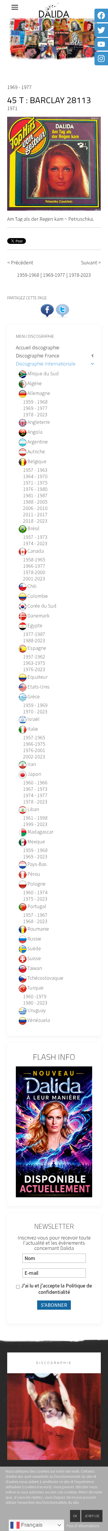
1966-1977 (34, 566)
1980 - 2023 (35, 1003)
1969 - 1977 (19, 87)
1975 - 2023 (35, 899)
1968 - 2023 (35, 921)
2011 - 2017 (35, 514)
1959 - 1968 (35, 402)
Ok (75, 1516)
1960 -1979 (34, 996)
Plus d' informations (83, 1525)
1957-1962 (34, 657)
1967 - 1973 (35, 789)
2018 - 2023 (35, 521)
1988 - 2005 (35, 502)
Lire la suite (54, 1426)
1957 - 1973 (35, 537)
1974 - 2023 (35, 543)
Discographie (54, 1362)
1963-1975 (34, 663)
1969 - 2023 (35, 856)
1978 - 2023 (35, 414)
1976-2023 (34, 669)
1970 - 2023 (35, 711)
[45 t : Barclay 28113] (54, 163)
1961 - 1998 (35, 818)
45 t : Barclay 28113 (49, 100)
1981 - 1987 (35, 495)
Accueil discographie (37, 347)
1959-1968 (28, 275)
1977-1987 (34, 634)
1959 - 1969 (35, 705)
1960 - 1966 (35, 783)
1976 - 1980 (35, 489)
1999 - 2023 (35, 824)
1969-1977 (54, 275)
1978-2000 (34, 572)
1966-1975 (34, 744)
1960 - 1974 (35, 892)
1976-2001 (34, 750)
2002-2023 (34, 757)
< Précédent (20, 262)
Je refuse (91, 1516)
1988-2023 (34, 640)
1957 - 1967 (35, 915)
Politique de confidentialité (65, 1288)
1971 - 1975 (35, 483)
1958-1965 (34, 559)
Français (31, 1525)
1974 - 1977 (35, 795)
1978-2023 (80, 275)
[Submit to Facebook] (47, 310)
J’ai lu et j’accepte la (56, 1289)
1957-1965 (34, 737)
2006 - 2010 (35, 508)
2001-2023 (34, 579)
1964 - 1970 (35, 476)
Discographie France (37, 355)
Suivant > (91, 262)
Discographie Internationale (45, 363)
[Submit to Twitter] (62, 310)
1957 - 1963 (35, 470)
